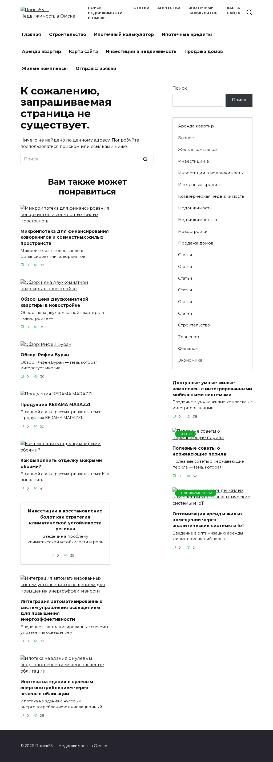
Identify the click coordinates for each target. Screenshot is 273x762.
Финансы (188, 348)
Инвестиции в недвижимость (141, 51)
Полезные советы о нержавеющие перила (199, 450)
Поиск (179, 88)
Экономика (190, 360)
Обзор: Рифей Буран (45, 354)
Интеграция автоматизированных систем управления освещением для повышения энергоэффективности (61, 610)
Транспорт (189, 336)
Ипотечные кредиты (187, 34)
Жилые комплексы (45, 68)
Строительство (67, 34)
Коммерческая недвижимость (211, 196)
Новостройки (193, 231)
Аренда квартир (41, 51)
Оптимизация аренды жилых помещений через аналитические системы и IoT (208, 519)
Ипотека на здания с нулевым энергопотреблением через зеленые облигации (57, 687)
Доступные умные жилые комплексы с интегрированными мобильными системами (212, 388)
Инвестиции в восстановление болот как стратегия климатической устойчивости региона (65, 519)
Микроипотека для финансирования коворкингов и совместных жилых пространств (65, 237)
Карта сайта (83, 51)
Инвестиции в (193, 161)
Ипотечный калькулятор (124, 34)
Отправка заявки (96, 68)
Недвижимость (194, 207)
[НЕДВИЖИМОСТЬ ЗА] (212, 503)
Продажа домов (203, 51)
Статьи (141, 8)
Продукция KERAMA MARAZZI (55, 404)
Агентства (168, 8)
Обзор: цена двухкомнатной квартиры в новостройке (54, 302)
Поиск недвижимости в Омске (105, 13)
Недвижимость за (197, 219)
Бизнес (186, 137)
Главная (31, 34)
